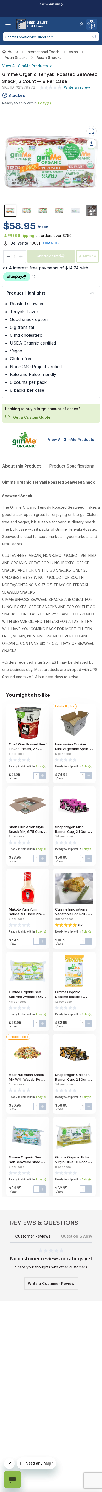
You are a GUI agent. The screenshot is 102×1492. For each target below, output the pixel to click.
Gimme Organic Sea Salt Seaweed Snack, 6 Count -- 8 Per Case (27, 1162)
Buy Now (89, 256)
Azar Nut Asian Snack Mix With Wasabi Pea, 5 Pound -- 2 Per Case (27, 1079)
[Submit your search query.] (94, 36)
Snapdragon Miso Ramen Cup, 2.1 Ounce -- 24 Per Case (73, 831)
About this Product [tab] (21, 466)
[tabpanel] (51, 580)
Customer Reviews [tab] (32, 1236)
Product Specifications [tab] (71, 466)
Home (13, 51)
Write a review (77, 87)
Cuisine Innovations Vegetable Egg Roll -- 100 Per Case (72, 914)
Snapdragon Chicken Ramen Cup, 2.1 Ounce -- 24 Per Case (73, 1079)
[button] (81, 24)
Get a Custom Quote (31, 417)
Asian (73, 51)
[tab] (10, 211)
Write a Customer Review (51, 1283)
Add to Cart (47, 256)
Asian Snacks (16, 57)
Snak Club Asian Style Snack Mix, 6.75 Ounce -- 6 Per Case (27, 831)
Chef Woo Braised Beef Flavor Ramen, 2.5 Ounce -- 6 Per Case (28, 749)
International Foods (43, 51)
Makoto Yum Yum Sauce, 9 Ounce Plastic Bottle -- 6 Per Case (28, 914)
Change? (51, 243)
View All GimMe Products (25, 66)
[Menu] (6, 24)
